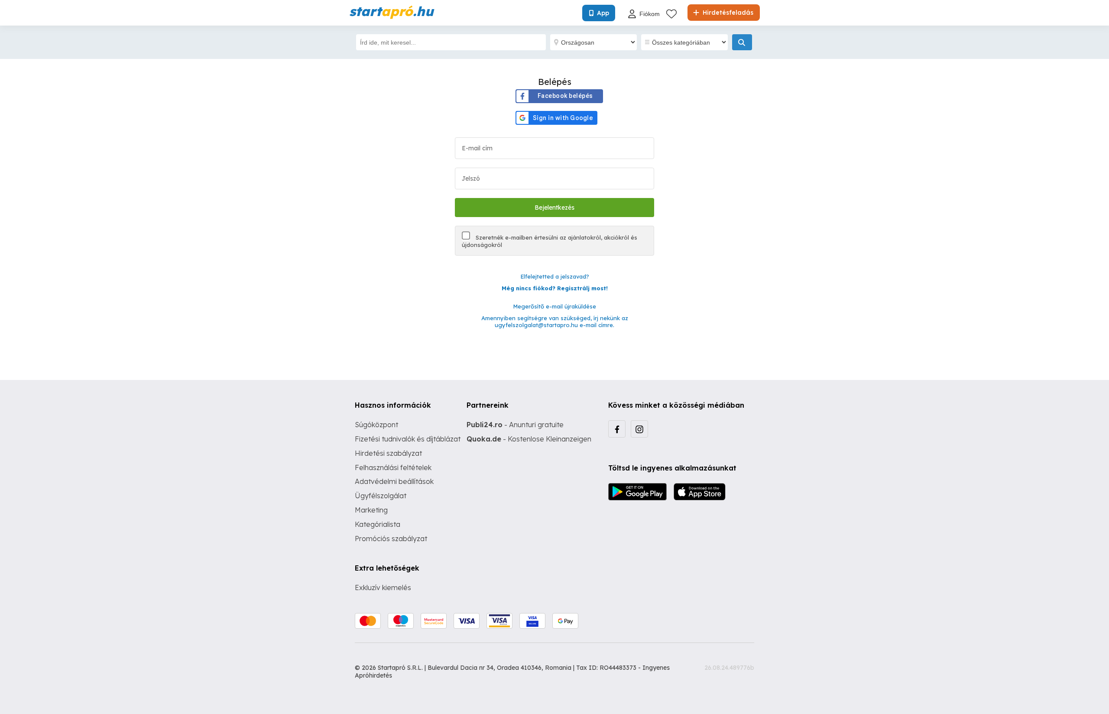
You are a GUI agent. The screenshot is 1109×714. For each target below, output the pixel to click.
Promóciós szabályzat (391, 538)
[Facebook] (617, 429)
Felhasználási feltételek (393, 467)
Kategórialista (377, 524)
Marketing (371, 510)
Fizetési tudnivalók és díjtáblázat (407, 439)
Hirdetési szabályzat (388, 453)
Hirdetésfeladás (727, 12)
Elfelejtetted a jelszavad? (554, 276)
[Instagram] (639, 429)
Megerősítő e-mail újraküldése (554, 306)
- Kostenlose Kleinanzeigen (529, 439)
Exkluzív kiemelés (383, 587)
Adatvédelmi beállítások (394, 481)
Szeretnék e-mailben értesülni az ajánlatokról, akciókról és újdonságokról (549, 241)
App (603, 13)
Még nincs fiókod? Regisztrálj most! (555, 288)
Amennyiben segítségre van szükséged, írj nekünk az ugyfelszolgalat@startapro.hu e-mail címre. (554, 322)
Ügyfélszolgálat (380, 495)
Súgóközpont (376, 424)
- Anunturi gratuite (515, 424)
